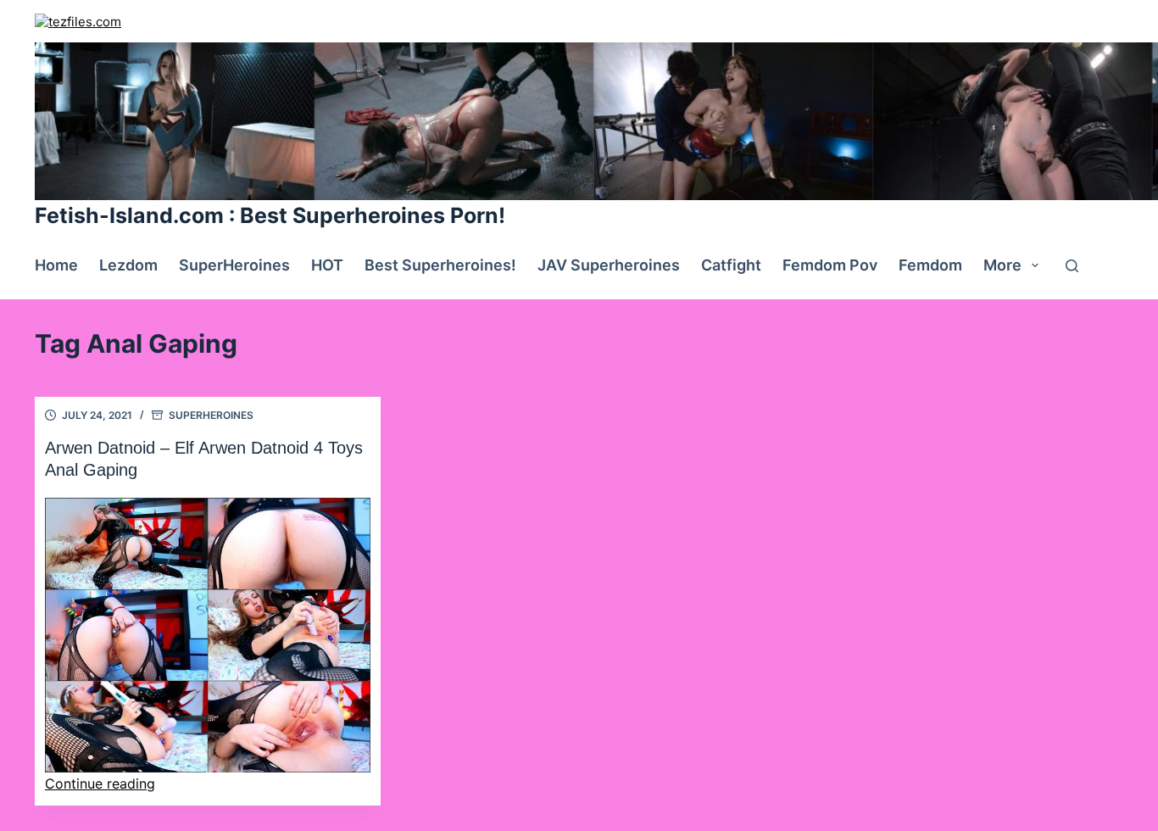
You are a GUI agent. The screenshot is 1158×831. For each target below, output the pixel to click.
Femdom (930, 265)
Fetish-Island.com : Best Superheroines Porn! (270, 215)
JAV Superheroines (608, 265)
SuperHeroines (234, 265)
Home (56, 265)
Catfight (731, 265)
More (1002, 265)
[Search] (1072, 265)
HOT (327, 265)
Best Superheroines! (440, 265)
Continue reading (100, 783)
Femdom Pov (829, 265)
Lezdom (128, 265)
